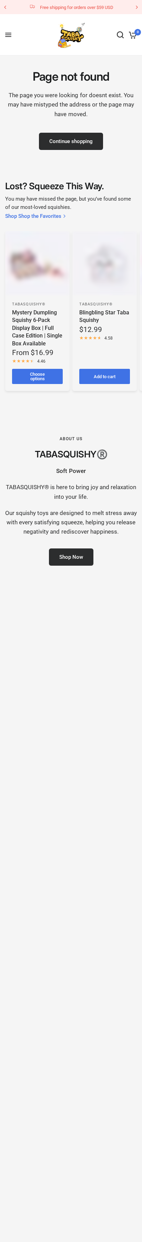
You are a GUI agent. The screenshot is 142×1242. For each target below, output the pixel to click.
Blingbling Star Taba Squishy (104, 316)
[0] (131, 34)
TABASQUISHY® (28, 304)
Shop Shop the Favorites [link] (33, 216)
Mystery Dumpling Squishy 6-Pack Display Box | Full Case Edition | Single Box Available (37, 328)
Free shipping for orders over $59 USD (76, 7)
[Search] (120, 34)
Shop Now (71, 557)
